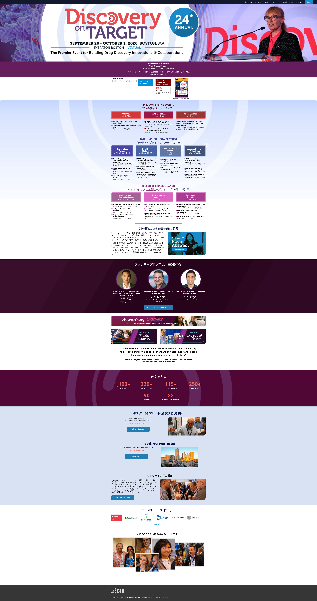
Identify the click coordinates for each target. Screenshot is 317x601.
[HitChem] (123, 517)
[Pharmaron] (185, 518)
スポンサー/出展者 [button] (263, 2)
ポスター (291, 2)
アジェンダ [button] (253, 2)
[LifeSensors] (138, 517)
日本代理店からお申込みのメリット (145, 82)
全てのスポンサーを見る (158, 524)
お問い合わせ (299, 2)
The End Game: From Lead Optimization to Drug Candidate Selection (158, 130)
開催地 (285, 2)
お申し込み (309, 2)
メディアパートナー (276, 2)
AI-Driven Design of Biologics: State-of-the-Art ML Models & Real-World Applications (159, 124)
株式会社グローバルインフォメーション (158, 597)
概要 (246, 2)
